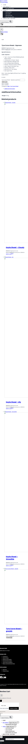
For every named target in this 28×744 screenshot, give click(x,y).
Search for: (2, 739)
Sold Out (8, 637)
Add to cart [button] (8, 254)
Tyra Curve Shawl (8, 12)
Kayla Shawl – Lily (13, 402)
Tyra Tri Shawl (7, 13)
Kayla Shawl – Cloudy (15, 247)
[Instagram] (3, 678)
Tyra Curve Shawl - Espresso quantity (10, 80)
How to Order (6, 658)
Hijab (8, 86)
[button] (5, 83)
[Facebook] (1, 678)
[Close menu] (0, 715)
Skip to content (3, 0)
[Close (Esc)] (4, 711)
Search (2, 740)
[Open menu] (1, 29)
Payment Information (7, 660)
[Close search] (1, 737)
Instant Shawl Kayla (8, 15)
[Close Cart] (1, 695)
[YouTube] (5, 678)
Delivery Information (7, 659)
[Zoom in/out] (0, 711)
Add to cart (4, 81)
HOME (4, 4)
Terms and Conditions (7, 662)
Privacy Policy (6, 671)
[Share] (3, 711)
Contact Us (5, 656)
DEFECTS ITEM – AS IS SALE (9, 18)
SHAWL (4, 726)
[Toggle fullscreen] (1, 711)
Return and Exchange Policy (9, 663)
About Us (5, 669)
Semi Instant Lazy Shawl (9, 8)
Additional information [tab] (9, 88)
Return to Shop (13, 708)
